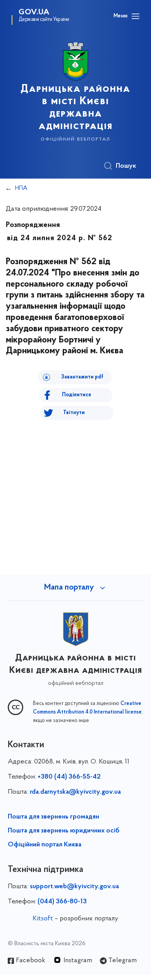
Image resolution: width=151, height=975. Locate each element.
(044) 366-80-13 (62, 901)
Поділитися (76, 395)
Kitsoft (43, 918)
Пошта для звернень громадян (53, 816)
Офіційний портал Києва (44, 844)
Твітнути (74, 413)
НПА (21, 188)
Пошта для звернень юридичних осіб (64, 830)
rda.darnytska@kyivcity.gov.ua (75, 792)
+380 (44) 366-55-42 (69, 777)
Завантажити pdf (82, 377)
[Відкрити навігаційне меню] (135, 16)
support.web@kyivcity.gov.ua (74, 886)
